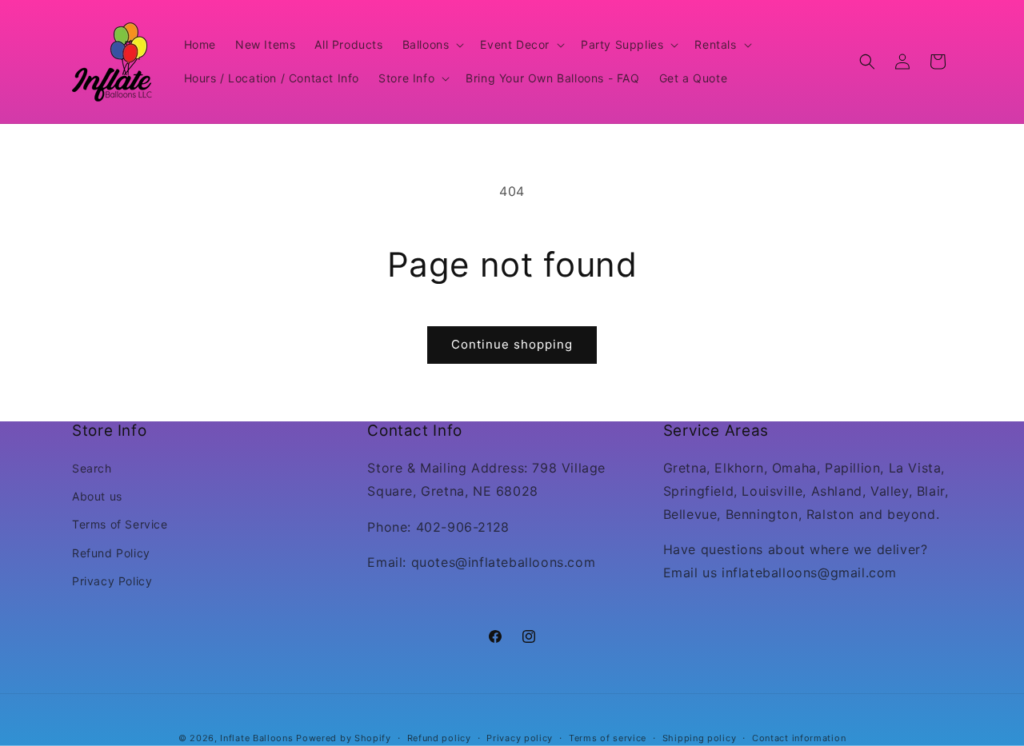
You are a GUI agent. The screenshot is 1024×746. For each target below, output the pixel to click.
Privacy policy (519, 737)
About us (97, 497)
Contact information (799, 737)
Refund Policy (111, 553)
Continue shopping (512, 344)
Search (92, 469)
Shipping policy (699, 737)
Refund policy (439, 737)
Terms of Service (120, 525)
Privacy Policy (112, 581)
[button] (432, 45)
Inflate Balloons (256, 738)
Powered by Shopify (343, 738)
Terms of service (607, 737)
